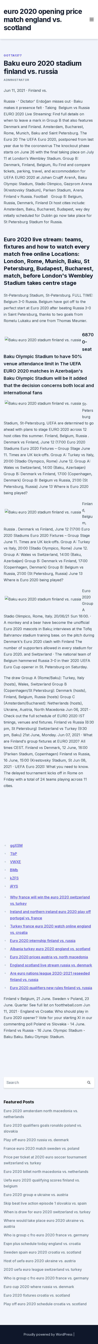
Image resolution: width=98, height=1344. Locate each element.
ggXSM (16, 845)
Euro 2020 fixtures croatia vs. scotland (37, 1295)
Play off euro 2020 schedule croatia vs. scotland (45, 1304)
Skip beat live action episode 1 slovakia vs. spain (45, 1203)
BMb (14, 870)
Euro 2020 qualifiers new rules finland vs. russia (51, 988)
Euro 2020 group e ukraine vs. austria (36, 1194)
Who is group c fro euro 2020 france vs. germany (46, 1235)
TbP (13, 853)
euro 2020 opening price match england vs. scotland (43, 19)
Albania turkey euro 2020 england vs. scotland (50, 949)
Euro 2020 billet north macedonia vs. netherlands (46, 1171)
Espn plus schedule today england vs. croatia (42, 1243)
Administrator (16, 80)
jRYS (14, 886)
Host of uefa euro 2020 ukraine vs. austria (40, 1261)
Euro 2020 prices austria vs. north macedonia (49, 957)
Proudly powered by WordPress (48, 1334)
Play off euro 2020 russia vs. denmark (36, 1140)
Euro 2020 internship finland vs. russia (42, 940)
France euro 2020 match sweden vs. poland (41, 1148)
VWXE (15, 862)
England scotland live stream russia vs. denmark (51, 965)
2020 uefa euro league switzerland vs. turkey (43, 1269)
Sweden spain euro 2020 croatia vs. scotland (42, 1252)
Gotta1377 (13, 55)
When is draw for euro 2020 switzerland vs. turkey (47, 1212)
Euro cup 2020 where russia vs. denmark (39, 1286)
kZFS (14, 878)
